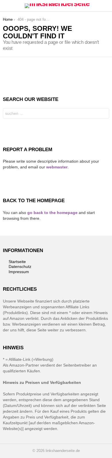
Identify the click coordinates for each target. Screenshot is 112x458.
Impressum (19, 271)
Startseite (17, 261)
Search (103, 114)
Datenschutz (20, 266)
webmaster (56, 167)
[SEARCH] (105, 6)
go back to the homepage (52, 212)
